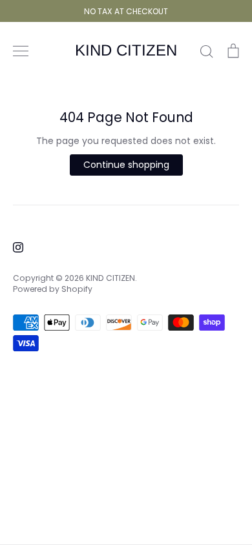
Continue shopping (126, 164)
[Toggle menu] (20, 51)
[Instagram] (18, 247)
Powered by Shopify (52, 288)
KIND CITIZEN (126, 50)
